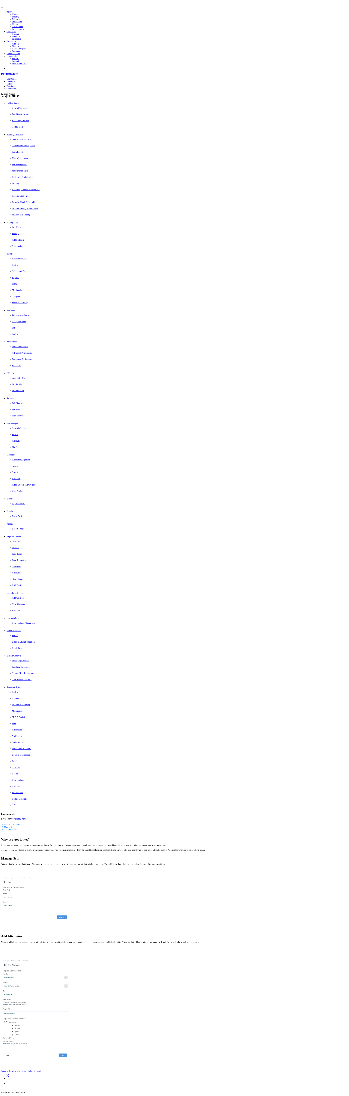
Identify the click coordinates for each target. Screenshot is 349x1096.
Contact (37, 1071)
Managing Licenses (20, 660)
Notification (17, 736)
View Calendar (18, 604)
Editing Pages (12, 222)
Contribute (11, 89)
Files (14, 723)
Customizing (17, 246)
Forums (15, 58)
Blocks (10, 254)
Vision (15, 14)
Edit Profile (17, 384)
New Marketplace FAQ (22, 679)
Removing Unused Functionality (26, 189)
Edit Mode (16, 227)
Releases (15, 19)
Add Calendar (18, 598)
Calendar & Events (20, 271)
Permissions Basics (20, 346)
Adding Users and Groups (23, 485)
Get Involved (17, 26)
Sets (14, 328)
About (9, 12)
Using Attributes (19, 321)
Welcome (11, 373)
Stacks (15, 635)
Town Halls (17, 21)
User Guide (11, 79)
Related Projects (19, 49)
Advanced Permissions (22, 353)
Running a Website (15, 134)
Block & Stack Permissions (23, 642)
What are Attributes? (21, 315)
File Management (19, 164)
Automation (17, 730)
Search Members (19, 63)
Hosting (15, 34)
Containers (16, 566)
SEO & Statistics (19, 717)
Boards (10, 511)
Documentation (13, 53)
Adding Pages (18, 240)
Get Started (11, 31)
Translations (17, 51)
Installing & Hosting (20, 114)
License (15, 24)
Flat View (16, 409)
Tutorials (10, 86)
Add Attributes (10, 830)
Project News (18, 29)
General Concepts (19, 108)
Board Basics (17, 516)
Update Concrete (19, 799)
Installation (16, 39)
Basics (15, 265)
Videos (10, 84)
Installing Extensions (21, 667)
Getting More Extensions (23, 673)
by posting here (19, 819)
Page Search (17, 416)
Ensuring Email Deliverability (25, 202)
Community (12, 56)
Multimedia (17, 290)
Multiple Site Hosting (21, 215)
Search (15, 434)
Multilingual (17, 711)
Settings (15, 233)
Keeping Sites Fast (20, 196)
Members (11, 455)
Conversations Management (24, 623)
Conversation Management (23, 145)
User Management (20, 158)
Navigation (17, 296)
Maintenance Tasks (20, 171)
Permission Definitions (21, 359)
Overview (16, 541)
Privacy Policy (27, 1071)
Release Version (8, 94)
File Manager (12, 423)
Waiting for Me (18, 378)
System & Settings (14, 687)
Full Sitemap (17, 403)
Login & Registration (21, 755)
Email (14, 761)
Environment (17, 792)
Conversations (13, 618)
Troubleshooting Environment (25, 208)
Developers (11, 81)
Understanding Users (21, 459)
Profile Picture (18, 390)
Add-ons (15, 44)
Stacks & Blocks (14, 630)
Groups (15, 472)
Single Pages (17, 579)
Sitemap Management (21, 139)
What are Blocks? (19, 259)
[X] (8, 1076)
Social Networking (20, 302)
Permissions (12, 342)
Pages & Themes (14, 536)
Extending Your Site (20, 120)
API (14, 805)
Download (16, 36)
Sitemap (10, 398)
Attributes (11, 310)
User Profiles (17, 491)
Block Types (17, 648)
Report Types (18, 529)
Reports (10, 524)
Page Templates (18, 560)
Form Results (17, 152)
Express (15, 277)
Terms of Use (14, 1071)
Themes (15, 46)
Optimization (17, 742)
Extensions (11, 41)
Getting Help (17, 127)
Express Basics (18, 503)
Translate (16, 61)
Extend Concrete (14, 656)
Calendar (16, 767)
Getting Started (13, 103)
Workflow (16, 365)
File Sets (15, 447)
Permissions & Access (21, 748)
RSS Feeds (17, 585)
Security (15, 17)
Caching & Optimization (22, 177)
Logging (15, 183)
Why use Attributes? (12, 824)
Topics (15, 334)
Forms (14, 284)
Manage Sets (9, 827)
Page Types (17, 554)
